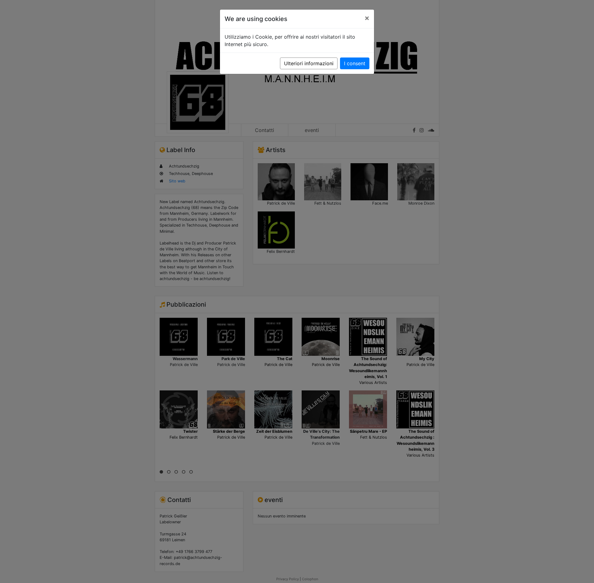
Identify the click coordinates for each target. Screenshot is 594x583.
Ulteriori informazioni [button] (309, 63)
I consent (354, 63)
